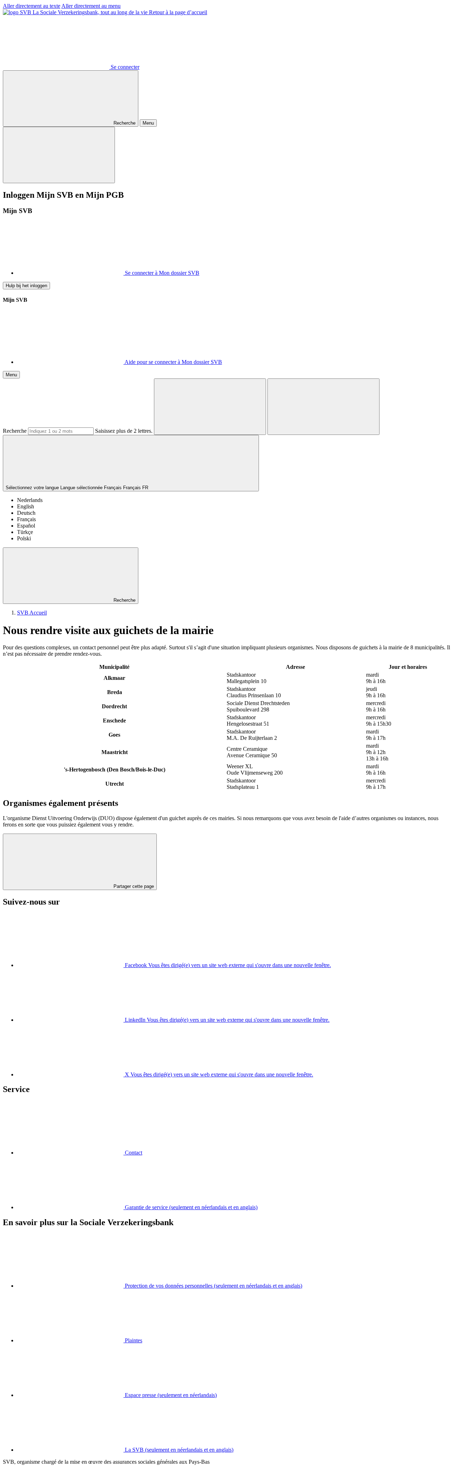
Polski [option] (24, 538)
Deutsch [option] (26, 513)
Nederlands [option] (30, 500)
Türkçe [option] (25, 532)
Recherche (15, 431)
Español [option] (26, 526)
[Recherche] (210, 406)
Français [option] (26, 519)
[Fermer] (59, 155)
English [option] (25, 506)
